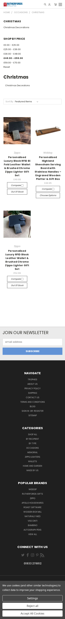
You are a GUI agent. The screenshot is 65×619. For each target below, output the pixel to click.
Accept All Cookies (32, 613)
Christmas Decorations (16, 27)
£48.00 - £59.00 (13, 58)
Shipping (32, 392)
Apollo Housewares (33, 502)
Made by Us (32, 470)
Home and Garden (32, 465)
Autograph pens (32, 529)
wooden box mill (32, 511)
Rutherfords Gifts (32, 493)
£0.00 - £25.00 (11, 45)
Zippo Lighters (32, 456)
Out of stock (17, 191)
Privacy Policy (32, 388)
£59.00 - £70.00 (11, 62)
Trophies (32, 379)
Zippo (32, 498)
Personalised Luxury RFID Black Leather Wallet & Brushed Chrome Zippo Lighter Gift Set (17, 260)
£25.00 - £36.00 (12, 49)
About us (32, 383)
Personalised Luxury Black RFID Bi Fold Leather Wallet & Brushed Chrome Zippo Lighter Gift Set (17, 166)
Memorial (32, 452)
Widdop (33, 489)
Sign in (26, 410)
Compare (16, 185)
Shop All (32, 434)
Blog (32, 406)
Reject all (32, 606)
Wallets (32, 461)
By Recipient (32, 438)
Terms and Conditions (32, 401)
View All (32, 534)
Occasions (32, 447)
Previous (5, 615)
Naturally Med (32, 516)
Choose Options (48, 195)
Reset (6, 67)
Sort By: (10, 101)
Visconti (32, 520)
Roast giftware (32, 507)
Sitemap (32, 415)
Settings (32, 598)
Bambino (32, 525)
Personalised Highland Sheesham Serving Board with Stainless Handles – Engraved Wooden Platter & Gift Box (48, 168)
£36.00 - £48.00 (12, 53)
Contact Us (32, 397)
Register (39, 410)
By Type (32, 443)
